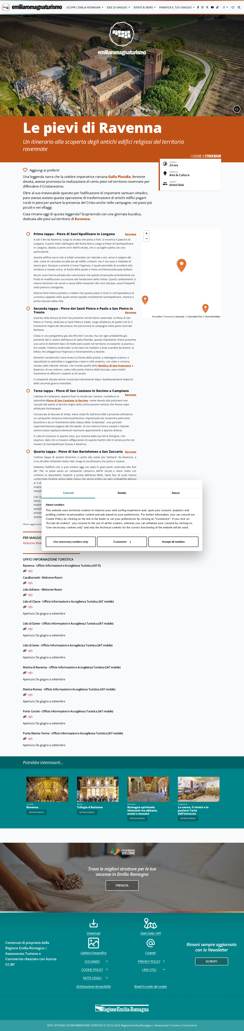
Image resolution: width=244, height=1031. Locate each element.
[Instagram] (202, 7)
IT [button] (224, 7)
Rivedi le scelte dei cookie (150, 986)
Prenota (122, 885)
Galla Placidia (119, 176)
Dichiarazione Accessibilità (93, 986)
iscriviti (211, 961)
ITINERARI (213, 156)
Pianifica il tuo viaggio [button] (175, 7)
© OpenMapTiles (194, 316)
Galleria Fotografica (93, 953)
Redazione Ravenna (34, 543)
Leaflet (158, 316)
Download (93, 933)
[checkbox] (41, 169)
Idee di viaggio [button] (117, 7)
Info (30, 571)
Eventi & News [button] (144, 7)
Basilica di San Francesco (114, 365)
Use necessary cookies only (70, 541)
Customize (120, 541)
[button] (233, 7)
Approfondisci (36, 812)
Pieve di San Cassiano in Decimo (67, 400)
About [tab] (176, 492)
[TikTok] (217, 7)
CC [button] (236, 109)
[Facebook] (198, 7)
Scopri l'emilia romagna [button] (83, 7)
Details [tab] (122, 492)
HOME (196, 156)
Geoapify (179, 316)
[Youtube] (213, 7)
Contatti (150, 953)
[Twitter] (207, 7)
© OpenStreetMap (211, 316)
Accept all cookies (173, 541)
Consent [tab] (68, 492)
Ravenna (82, 219)
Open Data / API (150, 933)
